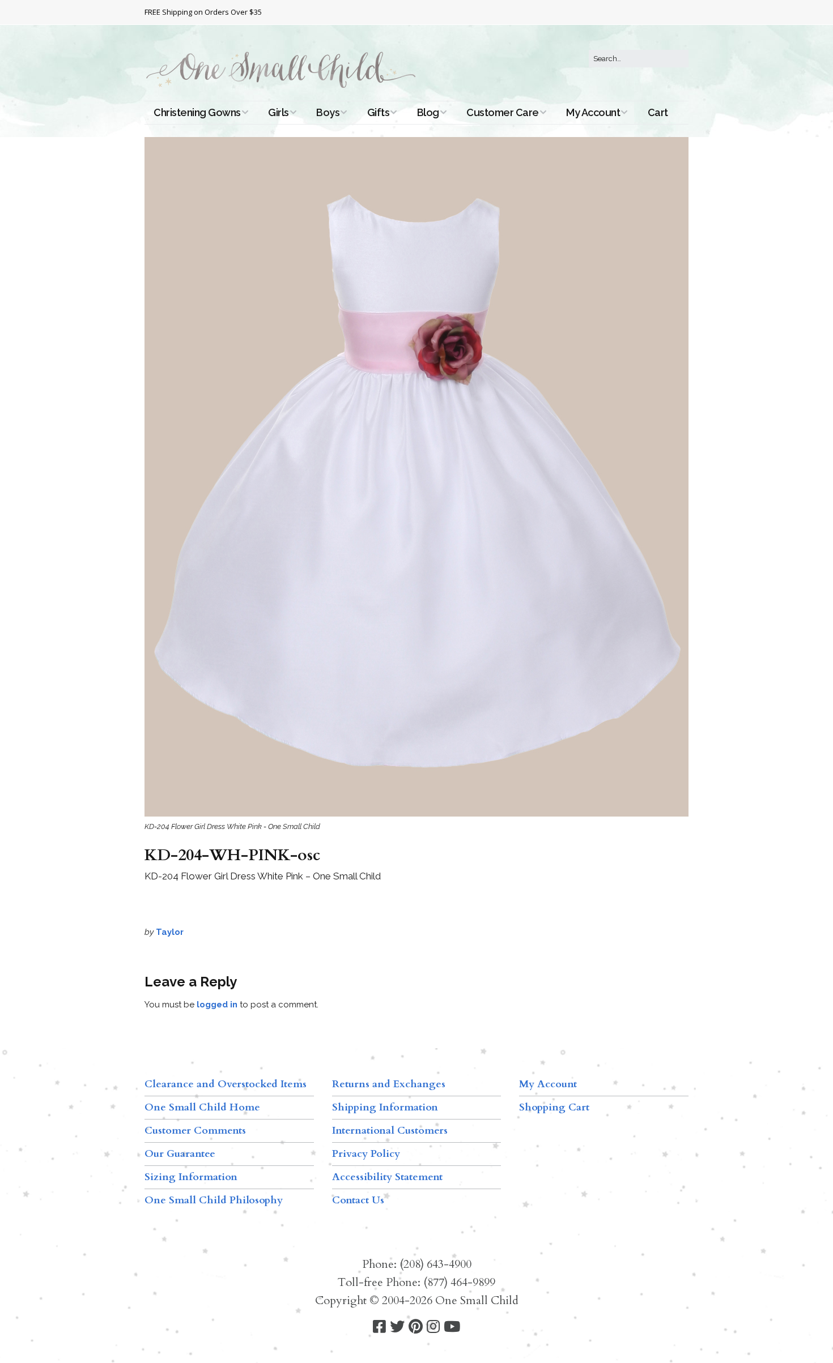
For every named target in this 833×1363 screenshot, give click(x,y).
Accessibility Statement (387, 1177)
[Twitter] (397, 1327)
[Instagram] (433, 1327)
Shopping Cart (554, 1107)
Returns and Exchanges (388, 1084)
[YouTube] (452, 1327)
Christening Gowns (197, 112)
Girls (278, 112)
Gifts (378, 112)
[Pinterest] (416, 1327)
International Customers (390, 1130)
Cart (658, 112)
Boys (327, 112)
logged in (217, 1004)
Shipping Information (385, 1107)
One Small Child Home (202, 1107)
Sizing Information (190, 1177)
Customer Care (502, 112)
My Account (593, 112)
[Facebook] (379, 1327)
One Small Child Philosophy (213, 1200)
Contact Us (358, 1200)
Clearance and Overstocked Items (225, 1084)
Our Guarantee (179, 1154)
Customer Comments (195, 1130)
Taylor (170, 932)
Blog (428, 112)
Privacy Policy (366, 1154)
